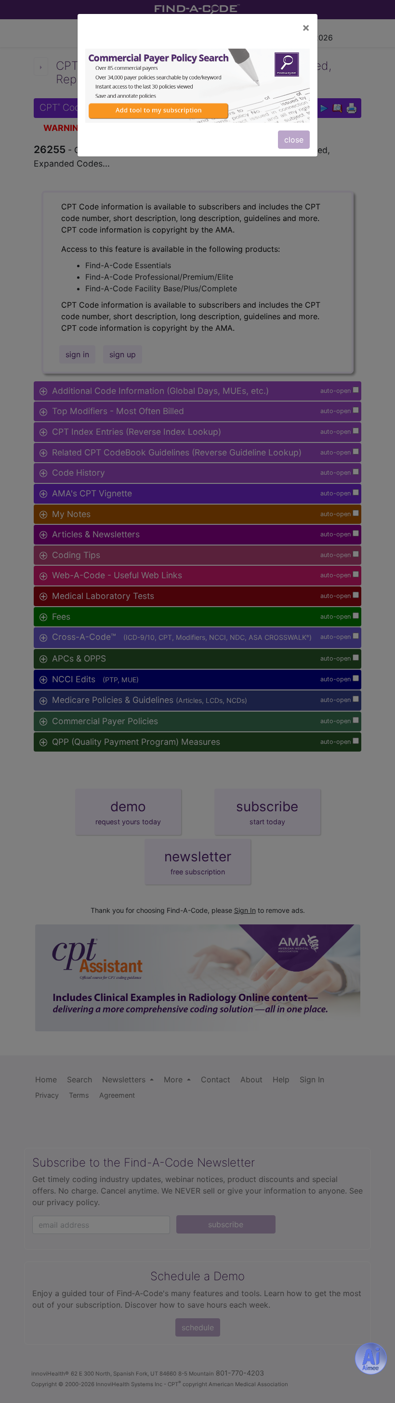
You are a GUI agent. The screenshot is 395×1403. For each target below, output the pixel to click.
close (293, 139)
